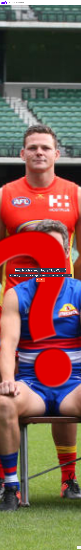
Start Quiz (40, 280)
